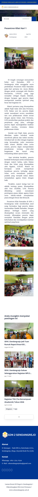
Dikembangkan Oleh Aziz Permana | (19, 487)
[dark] (33, 7)
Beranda (6, 19)
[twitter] (5, 470)
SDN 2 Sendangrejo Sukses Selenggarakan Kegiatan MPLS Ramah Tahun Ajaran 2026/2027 (18, 372)
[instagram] (7, 470)
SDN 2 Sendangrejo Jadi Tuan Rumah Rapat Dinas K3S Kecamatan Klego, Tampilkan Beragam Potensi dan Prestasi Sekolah (17, 343)
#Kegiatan (9, 409)
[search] (29, 7)
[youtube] (11, 470)
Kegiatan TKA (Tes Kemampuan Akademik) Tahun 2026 (17, 400)
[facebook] (2, 470)
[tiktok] (9, 470)
